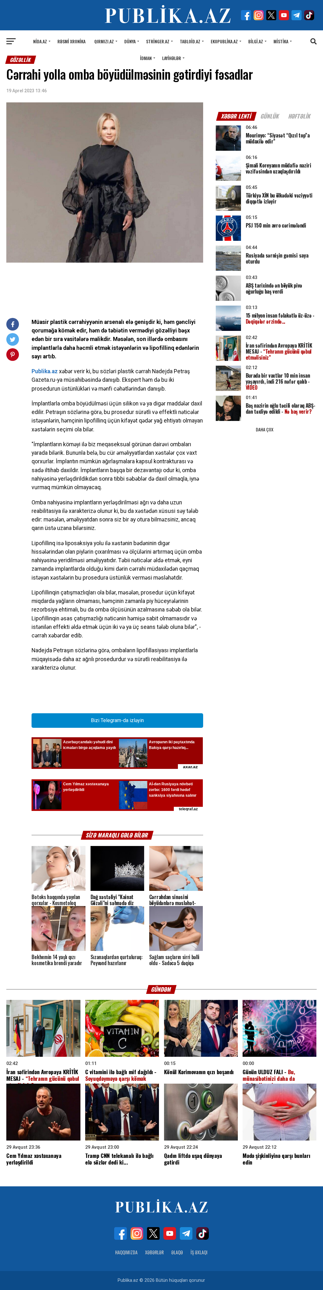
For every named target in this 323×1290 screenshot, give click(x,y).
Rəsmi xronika (71, 41)
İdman (146, 58)
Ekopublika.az (224, 41)
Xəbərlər (154, 1252)
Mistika (280, 41)
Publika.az (45, 371)
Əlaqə (177, 1252)
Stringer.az (157, 41)
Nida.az (40, 41)
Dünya (130, 41)
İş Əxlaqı (199, 1252)
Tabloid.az (190, 41)
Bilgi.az (255, 41)
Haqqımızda (126, 1252)
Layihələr (171, 58)
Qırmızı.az (104, 41)
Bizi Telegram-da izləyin (117, 720)
